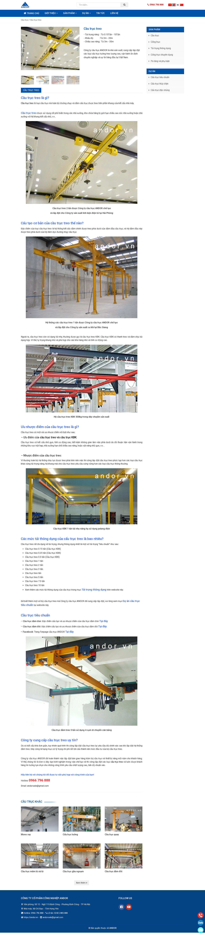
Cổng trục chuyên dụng (162, 54)
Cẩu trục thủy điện (159, 83)
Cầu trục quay (112, 834)
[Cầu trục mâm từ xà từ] (40, 855)
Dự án (85, 13)
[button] (77, 50)
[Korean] (177, 4)
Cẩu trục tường (70, 834)
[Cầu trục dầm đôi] (123, 855)
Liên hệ (114, 13)
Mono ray (26, 834)
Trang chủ (32, 13)
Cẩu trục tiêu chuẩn (160, 77)
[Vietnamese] (170, 4)
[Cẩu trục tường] (81, 819)
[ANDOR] (47, 5)
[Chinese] (181, 4)
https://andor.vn (31, 917)
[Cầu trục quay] (123, 819)
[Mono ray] (40, 819)
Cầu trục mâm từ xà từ (32, 871)
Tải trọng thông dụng (94, 589)
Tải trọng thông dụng (161, 48)
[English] (174, 4)
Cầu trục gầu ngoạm (73, 871)
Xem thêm (81, 882)
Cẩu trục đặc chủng (160, 90)
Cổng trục (155, 42)
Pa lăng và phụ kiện (160, 61)
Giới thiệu (50, 13)
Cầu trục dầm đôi (113, 871)
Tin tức (100, 13)
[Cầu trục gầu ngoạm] (81, 855)
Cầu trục (155, 35)
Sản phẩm (69, 13)
